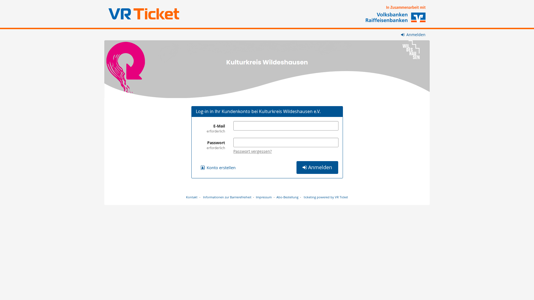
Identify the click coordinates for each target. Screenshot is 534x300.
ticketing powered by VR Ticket (326, 197)
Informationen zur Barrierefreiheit (226, 197)
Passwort (216, 145)
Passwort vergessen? (252, 151)
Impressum (264, 197)
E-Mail (216, 128)
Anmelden (415, 34)
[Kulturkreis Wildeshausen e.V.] (267, 69)
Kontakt (191, 197)
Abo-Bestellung (287, 197)
